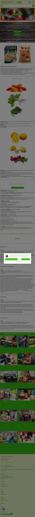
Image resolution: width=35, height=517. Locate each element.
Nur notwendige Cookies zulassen (11, 259)
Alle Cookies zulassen (25, 259)
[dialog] (17, 258)
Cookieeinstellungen (17, 261)
